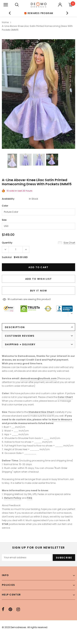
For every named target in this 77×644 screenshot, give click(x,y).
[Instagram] (18, 609)
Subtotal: (7, 257)
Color (5, 205)
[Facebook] (3, 609)
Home (5, 22)
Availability (8, 198)
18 (8, 299)
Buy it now (38, 290)
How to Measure (62, 419)
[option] (38, 13)
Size (4, 219)
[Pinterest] (10, 609)
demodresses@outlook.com (38, 378)
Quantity (7, 242)
